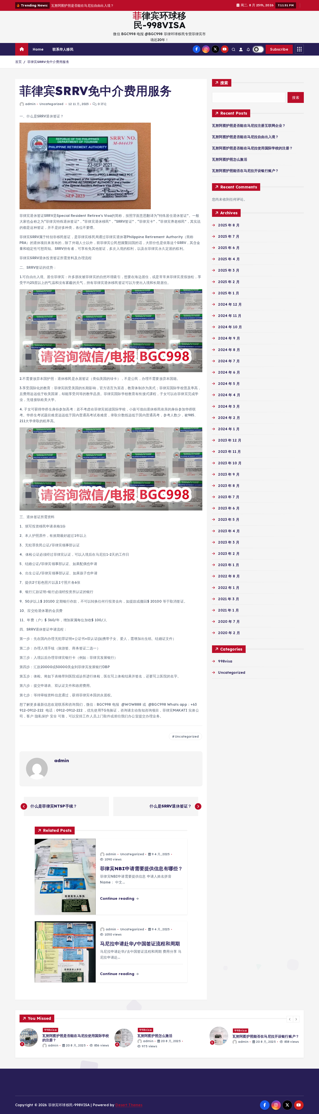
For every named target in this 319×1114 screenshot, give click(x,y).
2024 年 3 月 (229, 406)
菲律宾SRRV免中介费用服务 (48, 62)
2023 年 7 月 (228, 497)
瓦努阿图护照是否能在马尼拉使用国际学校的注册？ (252, 148)
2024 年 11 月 (229, 315)
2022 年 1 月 (228, 587)
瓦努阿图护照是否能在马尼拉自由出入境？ (245, 137)
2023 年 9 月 (229, 474)
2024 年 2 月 (229, 417)
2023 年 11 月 (229, 451)
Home (38, 49)
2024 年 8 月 (229, 350)
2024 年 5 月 (229, 383)
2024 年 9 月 (229, 338)
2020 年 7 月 (229, 621)
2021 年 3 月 (228, 599)
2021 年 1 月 (228, 610)
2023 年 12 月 (229, 440)
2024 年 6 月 (229, 372)
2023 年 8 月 (229, 485)
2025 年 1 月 (228, 293)
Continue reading (117, 898)
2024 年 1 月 (229, 429)
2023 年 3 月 (228, 542)
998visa (225, 661)
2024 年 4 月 (229, 395)
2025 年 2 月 (229, 282)
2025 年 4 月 (229, 259)
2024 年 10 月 (230, 327)
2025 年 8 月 (229, 225)
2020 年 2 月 (229, 633)
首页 (18, 62)
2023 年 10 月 (230, 463)
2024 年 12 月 (230, 304)
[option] (64, 1038)
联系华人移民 (63, 49)
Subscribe (279, 49)
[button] (290, 1019)
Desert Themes (128, 1105)
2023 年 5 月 (228, 519)
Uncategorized (51, 104)
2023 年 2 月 (229, 553)
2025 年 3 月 (228, 270)
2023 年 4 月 (229, 531)
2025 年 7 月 (228, 236)
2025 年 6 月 (229, 248)
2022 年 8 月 (229, 576)
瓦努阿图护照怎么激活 (229, 159)
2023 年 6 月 (229, 508)
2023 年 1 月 (228, 565)
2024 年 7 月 (229, 361)
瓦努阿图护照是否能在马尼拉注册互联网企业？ (249, 125)
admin (30, 104)
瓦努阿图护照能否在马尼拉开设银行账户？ (245, 170)
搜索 (224, 82)
